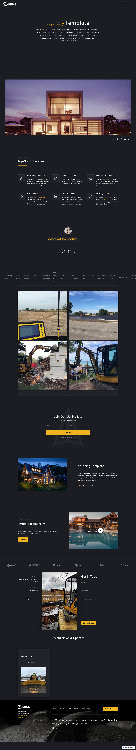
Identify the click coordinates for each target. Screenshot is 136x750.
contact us (107, 200)
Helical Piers (113, 277)
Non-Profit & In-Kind (55, 277)
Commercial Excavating (75, 277)
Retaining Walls (64, 277)
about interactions (109, 186)
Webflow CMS (42, 197)
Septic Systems (36, 277)
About (69, 709)
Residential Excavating (46, 277)
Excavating (123, 277)
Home (54, 709)
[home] (10, 4)
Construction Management (102, 277)
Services (61, 709)
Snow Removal (27, 277)
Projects (76, 709)
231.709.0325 (130, 5)
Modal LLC (59, 735)
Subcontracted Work (88, 277)
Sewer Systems (18, 277)
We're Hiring (86, 709)
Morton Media (71, 735)
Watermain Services (8, 277)
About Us (22, 539)
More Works (68, 394)
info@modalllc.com (129, 3)
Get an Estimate (111, 709)
